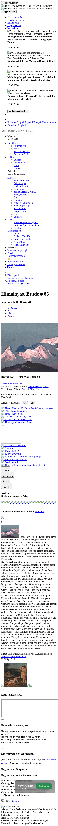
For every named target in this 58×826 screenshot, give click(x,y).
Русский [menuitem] (11, 122)
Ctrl (24, 403)
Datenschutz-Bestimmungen (15, 823)
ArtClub (16, 172)
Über (17, 817)
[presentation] (32, 319)
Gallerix (15, 801)
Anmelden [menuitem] (12, 125)
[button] (15, 17)
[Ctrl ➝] (14, 445)
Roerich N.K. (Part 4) (32, 389)
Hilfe (4, 817)
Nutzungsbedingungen (37, 820)
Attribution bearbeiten (12, 383)
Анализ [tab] (11, 316)
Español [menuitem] (29, 122)
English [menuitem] (20, 122)
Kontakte (24, 817)
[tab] (12, 307)
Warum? (39, 511)
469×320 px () (38, 386)
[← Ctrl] (16, 422)
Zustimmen (44, 786)
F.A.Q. (10, 817)
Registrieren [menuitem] (24, 125)
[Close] (31, 131)
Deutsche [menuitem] (46, 122)
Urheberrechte (36, 823)
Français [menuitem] (37, 122)
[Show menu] (21, 3)
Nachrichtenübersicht (18, 111)
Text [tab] (10, 313)
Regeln (22, 820)
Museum (13, 137)
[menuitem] (54, 122)
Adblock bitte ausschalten (13, 656)
